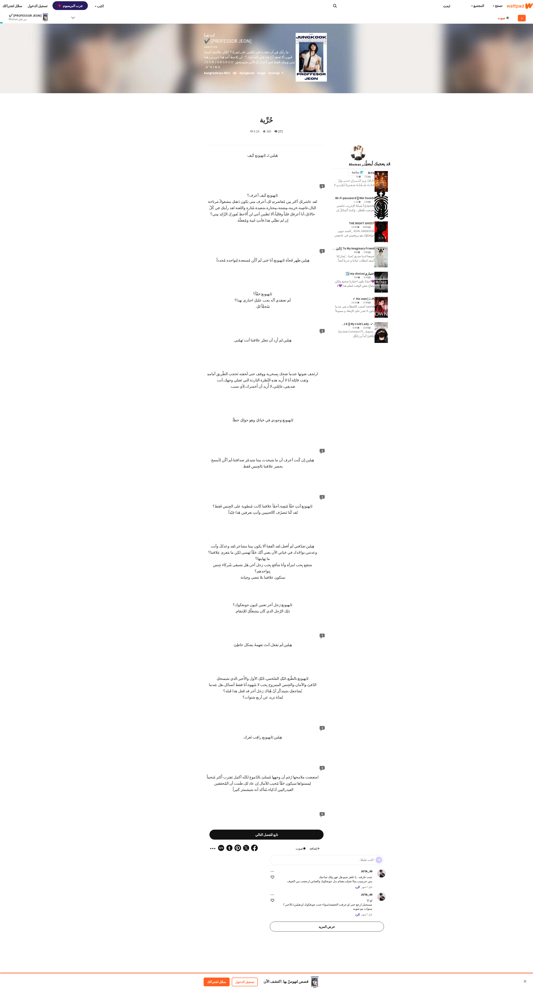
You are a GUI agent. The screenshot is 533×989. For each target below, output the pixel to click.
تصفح (498, 6)
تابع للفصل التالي (266, 835)
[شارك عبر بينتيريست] (381, 215)
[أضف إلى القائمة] (522, 18)
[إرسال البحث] (335, 5)
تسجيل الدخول (244, 982)
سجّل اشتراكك (216, 982)
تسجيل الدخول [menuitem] (37, 6)
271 (280, 131)
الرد (357, 887)
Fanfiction (210, 46)
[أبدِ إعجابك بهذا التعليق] (272, 877)
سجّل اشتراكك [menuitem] (12, 6)
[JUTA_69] (381, 873)
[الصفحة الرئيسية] (520, 6)
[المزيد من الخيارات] (272, 871)
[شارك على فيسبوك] (381, 193)
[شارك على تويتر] (381, 204)
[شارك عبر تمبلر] (381, 227)
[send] (379, 860)
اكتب (100, 6)
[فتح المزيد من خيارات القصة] (381, 249)
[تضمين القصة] (381, 238)
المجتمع (478, 6)
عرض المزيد (327, 926)
